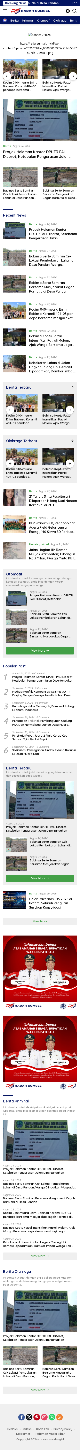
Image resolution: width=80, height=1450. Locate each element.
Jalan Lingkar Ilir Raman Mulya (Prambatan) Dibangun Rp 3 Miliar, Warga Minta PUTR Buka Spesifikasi (53, 556)
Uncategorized (39, 544)
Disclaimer (23, 1434)
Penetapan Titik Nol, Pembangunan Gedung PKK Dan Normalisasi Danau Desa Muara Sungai (42, 722)
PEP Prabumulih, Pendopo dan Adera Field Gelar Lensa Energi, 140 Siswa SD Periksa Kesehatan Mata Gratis (52, 529)
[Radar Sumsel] (31, 11)
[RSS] (59, 1417)
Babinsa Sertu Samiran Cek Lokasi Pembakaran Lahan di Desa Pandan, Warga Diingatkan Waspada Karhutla (20, 194)
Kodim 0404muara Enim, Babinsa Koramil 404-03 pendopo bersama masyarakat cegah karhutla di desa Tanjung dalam (20, 86)
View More (38, 650)
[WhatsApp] (52, 1417)
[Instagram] (44, 1417)
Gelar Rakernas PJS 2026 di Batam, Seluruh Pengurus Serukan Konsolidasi (50, 903)
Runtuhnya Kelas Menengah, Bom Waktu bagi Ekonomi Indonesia (43, 708)
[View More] (72, 387)
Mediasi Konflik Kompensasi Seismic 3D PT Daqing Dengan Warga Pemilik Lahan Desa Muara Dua (41, 693)
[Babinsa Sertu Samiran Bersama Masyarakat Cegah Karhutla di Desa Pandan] (60, 176)
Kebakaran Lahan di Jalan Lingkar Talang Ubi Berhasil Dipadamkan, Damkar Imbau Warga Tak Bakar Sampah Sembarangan (51, 371)
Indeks (27, 1429)
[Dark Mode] (67, 11)
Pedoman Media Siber (50, 1434)
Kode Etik (42, 1429)
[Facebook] (21, 1417)
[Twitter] (29, 1417)
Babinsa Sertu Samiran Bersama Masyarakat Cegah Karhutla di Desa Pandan (59, 194)
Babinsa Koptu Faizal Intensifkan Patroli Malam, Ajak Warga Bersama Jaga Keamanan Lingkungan (58, 86)
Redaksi (12, 1429)
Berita (7, 146)
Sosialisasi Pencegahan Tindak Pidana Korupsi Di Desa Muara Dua (44, 752)
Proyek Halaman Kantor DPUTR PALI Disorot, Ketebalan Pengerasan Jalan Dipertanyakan (36, 156)
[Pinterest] (36, 1417)
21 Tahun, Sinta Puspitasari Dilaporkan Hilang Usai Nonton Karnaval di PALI (53, 500)
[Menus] (6, 10)
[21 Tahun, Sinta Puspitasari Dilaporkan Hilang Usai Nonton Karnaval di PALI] (14, 499)
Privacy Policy (63, 1429)
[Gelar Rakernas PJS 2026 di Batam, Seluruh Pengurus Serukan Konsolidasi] (14, 901)
